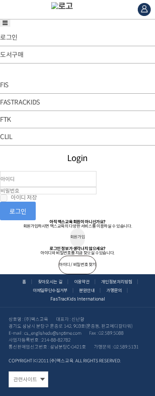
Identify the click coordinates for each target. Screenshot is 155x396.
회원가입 (77, 237)
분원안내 (87, 290)
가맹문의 (114, 290)
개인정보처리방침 (116, 282)
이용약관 (82, 282)
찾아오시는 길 (50, 282)
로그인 (17, 210)
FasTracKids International (77, 299)
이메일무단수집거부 (50, 290)
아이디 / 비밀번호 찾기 (77, 264)
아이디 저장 (24, 197)
